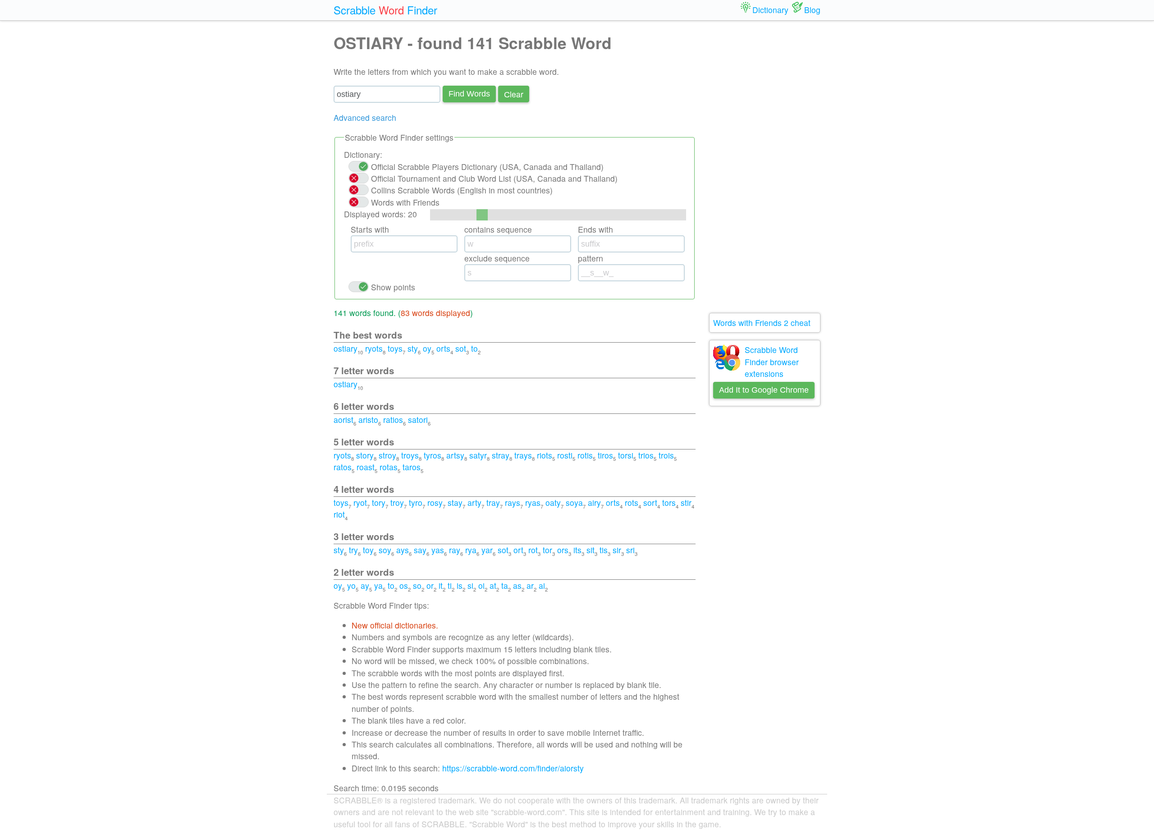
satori (418, 419)
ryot (360, 502)
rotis (585, 455)
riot (339, 514)
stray (500, 455)
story (365, 455)
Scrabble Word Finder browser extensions (772, 361)
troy (397, 502)
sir (617, 549)
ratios (393, 419)
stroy (387, 455)
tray (493, 502)
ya (378, 585)
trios (646, 455)
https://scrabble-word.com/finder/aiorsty (513, 768)
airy (594, 502)
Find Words (469, 93)
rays (512, 502)
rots (631, 502)
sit (590, 549)
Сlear (513, 94)
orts (443, 348)
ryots (374, 348)
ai (542, 585)
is (460, 585)
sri (630, 549)
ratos (343, 466)
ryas (532, 502)
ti (450, 585)
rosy (435, 502)
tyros (432, 455)
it (441, 585)
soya (574, 502)
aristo (368, 419)
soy (385, 549)
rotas (389, 466)
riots (544, 455)
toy (368, 549)
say (420, 549)
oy (427, 348)
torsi (625, 455)
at (493, 585)
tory (378, 502)
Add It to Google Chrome (764, 389)
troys (410, 455)
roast (366, 466)
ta (504, 585)
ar (530, 585)
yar (487, 549)
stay (455, 502)
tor (547, 549)
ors (562, 549)
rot (533, 549)
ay (365, 585)
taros (412, 466)
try (353, 549)
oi (481, 585)
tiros (605, 455)
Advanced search (365, 117)
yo (351, 585)
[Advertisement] (765, 167)
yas (437, 549)
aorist (343, 419)
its (577, 549)
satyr (478, 455)
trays (523, 455)
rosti (564, 455)
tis (604, 549)
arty (474, 502)
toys (395, 348)
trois (666, 455)
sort (650, 502)
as (517, 585)
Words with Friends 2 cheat (762, 322)
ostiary (345, 348)
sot (460, 348)
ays (402, 549)
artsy (455, 455)
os (403, 585)
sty (413, 348)
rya (470, 549)
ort (518, 549)
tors (669, 502)
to (474, 348)
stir (686, 502)
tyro (415, 502)
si (470, 585)
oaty (553, 502)
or (430, 585)
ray (454, 549)
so (417, 585)
